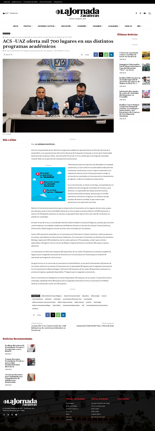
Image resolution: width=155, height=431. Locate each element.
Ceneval (104, 296)
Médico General (79, 302)
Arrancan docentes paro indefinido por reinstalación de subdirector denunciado (14, 378)
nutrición (88, 302)
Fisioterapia (57, 299)
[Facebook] (136, 13)
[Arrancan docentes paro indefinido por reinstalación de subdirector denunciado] (31, 377)
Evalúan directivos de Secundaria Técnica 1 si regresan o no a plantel (14, 348)
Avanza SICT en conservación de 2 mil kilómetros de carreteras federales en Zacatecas (48, 328)
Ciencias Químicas (37, 299)
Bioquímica (85, 296)
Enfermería (48, 299)
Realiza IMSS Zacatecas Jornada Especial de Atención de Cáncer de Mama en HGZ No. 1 (129, 81)
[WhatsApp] (106, 54)
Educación (6, 33)
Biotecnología (95, 296)
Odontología (97, 302)
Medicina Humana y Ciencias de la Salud (43, 302)
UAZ (83, 305)
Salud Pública (57, 305)
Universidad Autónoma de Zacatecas (97, 305)
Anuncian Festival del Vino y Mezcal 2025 (95, 326)
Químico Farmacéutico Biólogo (41, 305)
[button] (149, 13)
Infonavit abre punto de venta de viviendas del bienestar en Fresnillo (129, 94)
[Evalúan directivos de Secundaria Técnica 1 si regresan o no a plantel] (31, 348)
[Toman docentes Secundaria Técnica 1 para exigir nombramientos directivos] (31, 362)
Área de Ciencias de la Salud (72, 296)
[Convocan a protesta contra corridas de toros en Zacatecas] (146, 55)
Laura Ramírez (88, 299)
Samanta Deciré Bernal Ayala (71, 305)
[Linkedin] (111, 54)
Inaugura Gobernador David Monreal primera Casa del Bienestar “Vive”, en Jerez (130, 67)
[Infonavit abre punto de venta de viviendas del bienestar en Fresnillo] (146, 94)
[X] (140, 13)
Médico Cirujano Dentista (65, 302)
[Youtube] (144, 13)
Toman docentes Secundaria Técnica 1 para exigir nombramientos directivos (14, 363)
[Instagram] (8, 414)
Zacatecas (35, 308)
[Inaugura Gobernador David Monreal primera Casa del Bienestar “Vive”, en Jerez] (146, 67)
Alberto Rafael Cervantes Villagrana (52, 296)
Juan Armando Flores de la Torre (72, 299)
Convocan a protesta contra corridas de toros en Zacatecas (128, 55)
